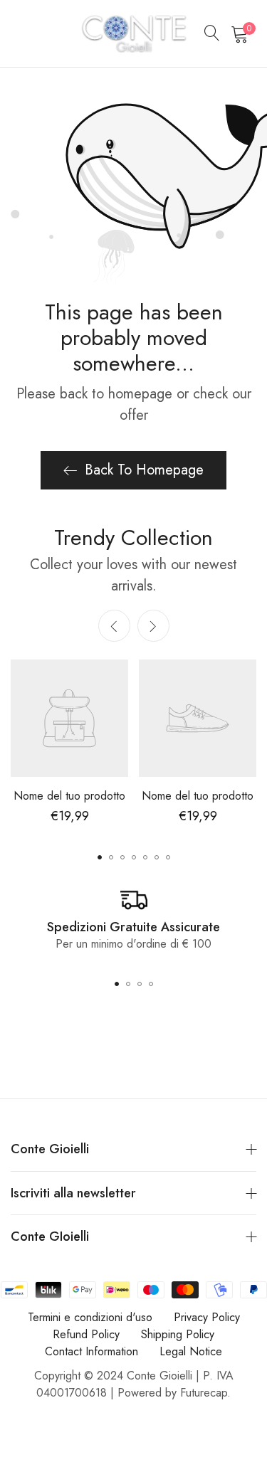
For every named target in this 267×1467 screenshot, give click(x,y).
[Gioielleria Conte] (133, 33)
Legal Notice (190, 1351)
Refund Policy (86, 1334)
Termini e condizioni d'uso (90, 1317)
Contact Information (91, 1351)
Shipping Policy (177, 1334)
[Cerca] (212, 33)
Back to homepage (144, 470)
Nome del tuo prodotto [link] (69, 796)
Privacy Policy (207, 1317)
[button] (153, 626)
